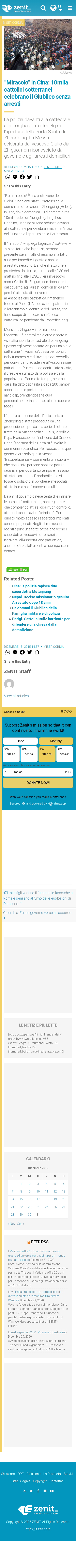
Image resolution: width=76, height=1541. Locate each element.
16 (29, 1199)
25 (46, 1207)
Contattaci (56, 1481)
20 (63, 1199)
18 (46, 1199)
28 (12, 1214)
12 (55, 1191)
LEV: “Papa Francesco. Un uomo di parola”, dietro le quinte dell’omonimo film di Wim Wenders (35, 1296)
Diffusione (34, 1474)
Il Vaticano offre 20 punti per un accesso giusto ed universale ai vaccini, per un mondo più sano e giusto (36, 1255)
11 (46, 1191)
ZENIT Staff (53, 167)
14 (12, 1199)
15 (21, 1199)
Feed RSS (39, 1242)
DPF (21, 1474)
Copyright (40, 1481)
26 (55, 1207)
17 (38, 1199)
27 (63, 1207)
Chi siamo (8, 1474)
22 (21, 1207)
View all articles (16, 696)
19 (55, 1199)
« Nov (11, 1223)
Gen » (20, 1223)
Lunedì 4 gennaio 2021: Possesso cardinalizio (37, 1332)
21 (12, 1207)
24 (38, 1207)
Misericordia (12, 23)
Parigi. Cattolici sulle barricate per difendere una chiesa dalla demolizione (41, 624)
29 (21, 1214)
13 (63, 1191)
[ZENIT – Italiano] (21, 8)
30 (29, 1214)
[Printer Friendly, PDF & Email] (17, 569)
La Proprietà (52, 1474)
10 (38, 1191)
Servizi (68, 1474)
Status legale (21, 1481)
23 (29, 1207)
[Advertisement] (38, 861)
